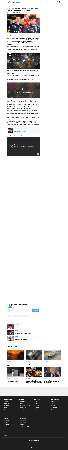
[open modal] (59, 2)
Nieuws (25, 1)
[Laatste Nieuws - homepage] (14, 2)
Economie (30, 1)
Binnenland (46, 361)
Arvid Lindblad (25, 315)
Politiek (45, 378)
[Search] (57, 2)
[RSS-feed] (36, 447)
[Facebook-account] (34, 447)
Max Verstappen (20, 40)
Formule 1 (9, 12)
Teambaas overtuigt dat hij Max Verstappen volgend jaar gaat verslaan (24, 130)
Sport (34, 1)
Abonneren (35, 310)
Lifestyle (46, 1)
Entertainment (40, 1)
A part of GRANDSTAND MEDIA (34, 443)
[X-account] (31, 447)
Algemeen (9, 361)
